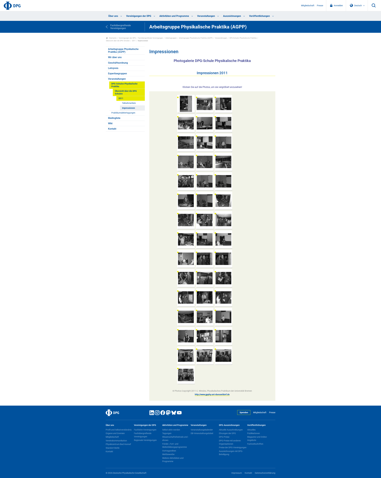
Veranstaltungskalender (202, 430)
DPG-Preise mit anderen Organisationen (230, 442)
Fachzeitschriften (255, 444)
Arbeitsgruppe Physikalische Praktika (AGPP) (196, 38)
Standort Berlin (113, 448)
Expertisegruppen (117, 73)
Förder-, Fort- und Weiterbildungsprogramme (174, 445)
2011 (134, 41)
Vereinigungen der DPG (138, 16)
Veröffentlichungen (259, 16)
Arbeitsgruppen (171, 38)
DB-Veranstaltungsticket (202, 433)
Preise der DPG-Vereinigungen (232, 447)
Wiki (110, 123)
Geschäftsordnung (118, 62)
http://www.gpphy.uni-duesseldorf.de (212, 394)
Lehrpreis (113, 68)
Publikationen (253, 433)
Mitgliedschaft (307, 5)
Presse (320, 5)
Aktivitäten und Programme (174, 16)
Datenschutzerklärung (265, 473)
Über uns (113, 16)
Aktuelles (251, 430)
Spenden (244, 412)
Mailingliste (114, 118)
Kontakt (112, 128)
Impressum (236, 473)
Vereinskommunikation (116, 440)
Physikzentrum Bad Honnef (118, 444)
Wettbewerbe (168, 454)
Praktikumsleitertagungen (123, 113)
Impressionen (128, 108)
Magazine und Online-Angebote (257, 438)
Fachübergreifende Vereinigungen (150, 38)
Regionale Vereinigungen (145, 440)
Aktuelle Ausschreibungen (231, 430)
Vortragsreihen (169, 451)
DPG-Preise (224, 437)
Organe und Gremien (115, 433)
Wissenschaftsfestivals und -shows (175, 438)
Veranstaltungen (206, 16)
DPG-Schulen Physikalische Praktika (243, 38)
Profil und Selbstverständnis (119, 430)
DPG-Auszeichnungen (229, 425)
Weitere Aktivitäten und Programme (173, 460)
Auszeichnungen (232, 16)
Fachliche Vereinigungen (145, 430)
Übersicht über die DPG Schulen (118, 41)
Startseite (113, 38)
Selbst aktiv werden (171, 430)
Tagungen (166, 433)
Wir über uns (115, 57)
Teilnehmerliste (129, 103)
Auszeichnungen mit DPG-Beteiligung (231, 453)
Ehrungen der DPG (227, 433)
